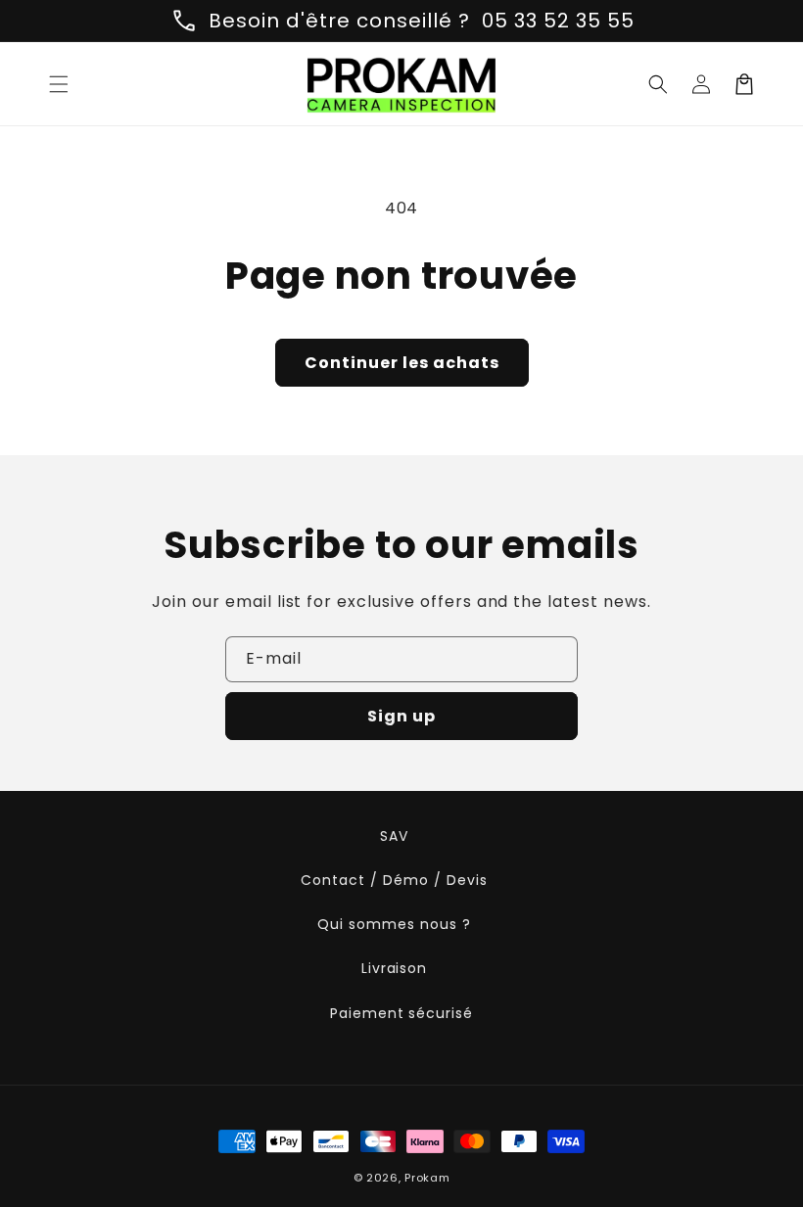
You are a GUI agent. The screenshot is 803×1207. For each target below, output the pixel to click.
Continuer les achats (402, 362)
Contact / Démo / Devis (394, 880)
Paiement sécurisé (401, 1013)
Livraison (394, 968)
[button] (658, 84)
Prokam (426, 1177)
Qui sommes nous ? (393, 924)
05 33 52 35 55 (558, 20)
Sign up (401, 716)
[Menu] (58, 84)
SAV (394, 836)
